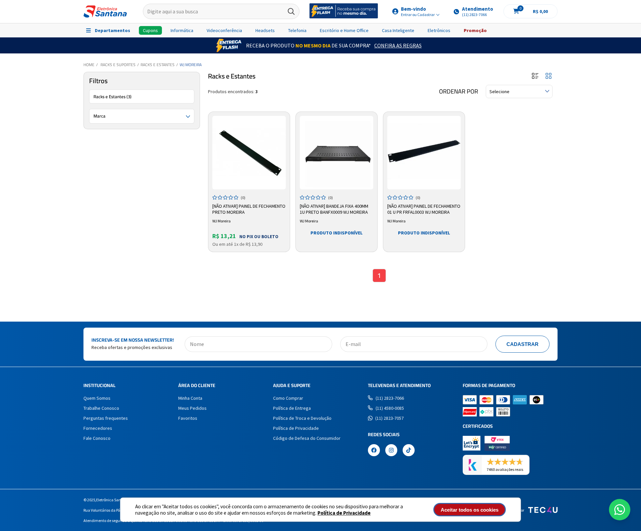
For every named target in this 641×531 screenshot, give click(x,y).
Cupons (150, 30)
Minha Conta (190, 398)
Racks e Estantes (158, 64)
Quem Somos (97, 398)
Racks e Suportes (118, 64)
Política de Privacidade (344, 513)
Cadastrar (522, 344)
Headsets (265, 30)
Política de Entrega (292, 408)
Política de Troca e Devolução (302, 418)
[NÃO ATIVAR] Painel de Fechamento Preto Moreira (248, 209)
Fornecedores (97, 428)
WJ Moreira (191, 64)
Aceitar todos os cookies (469, 510)
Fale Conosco (97, 438)
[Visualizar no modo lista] (535, 76)
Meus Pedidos (192, 408)
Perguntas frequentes (105, 418)
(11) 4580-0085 (390, 408)
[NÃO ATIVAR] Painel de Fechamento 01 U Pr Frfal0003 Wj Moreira (423, 209)
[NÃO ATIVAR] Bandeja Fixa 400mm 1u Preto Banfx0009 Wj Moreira (334, 209)
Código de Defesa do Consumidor (307, 438)
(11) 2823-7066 (390, 398)
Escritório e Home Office (344, 30)
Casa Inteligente (398, 30)
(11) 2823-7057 (389, 418)
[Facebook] (374, 451)
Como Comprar (288, 398)
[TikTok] (409, 451)
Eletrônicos (439, 30)
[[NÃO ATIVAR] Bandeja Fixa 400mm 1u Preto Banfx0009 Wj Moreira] (336, 152)
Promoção (475, 30)
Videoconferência (224, 30)
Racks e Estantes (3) (112, 97)
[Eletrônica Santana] (105, 11)
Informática (182, 30)
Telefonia (297, 30)
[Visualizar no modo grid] (549, 76)
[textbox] (221, 11)
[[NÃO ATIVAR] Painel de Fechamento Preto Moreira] (249, 152)
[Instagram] (391, 451)
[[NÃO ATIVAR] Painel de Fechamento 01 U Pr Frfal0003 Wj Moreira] (424, 152)
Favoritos (187, 418)
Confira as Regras (398, 45)
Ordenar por (458, 91)
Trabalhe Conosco (101, 408)
